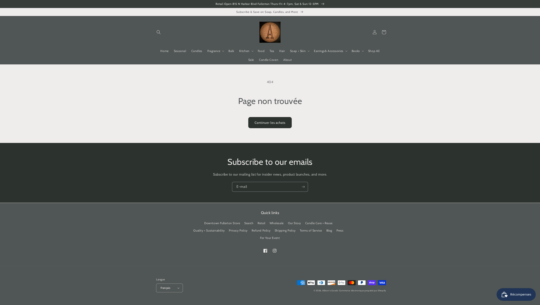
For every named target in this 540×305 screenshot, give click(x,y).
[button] (158, 32)
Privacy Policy (238, 230)
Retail (261, 223)
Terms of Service (311, 230)
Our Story (294, 223)
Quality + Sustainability (209, 230)
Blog (329, 230)
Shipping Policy (285, 230)
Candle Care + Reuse (319, 223)
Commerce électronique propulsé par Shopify (362, 290)
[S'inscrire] (303, 187)
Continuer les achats (270, 123)
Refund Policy (261, 230)
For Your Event (270, 238)
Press (340, 230)
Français (165, 287)
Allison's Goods (330, 290)
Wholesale (277, 223)
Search (249, 223)
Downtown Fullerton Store (222, 223)
